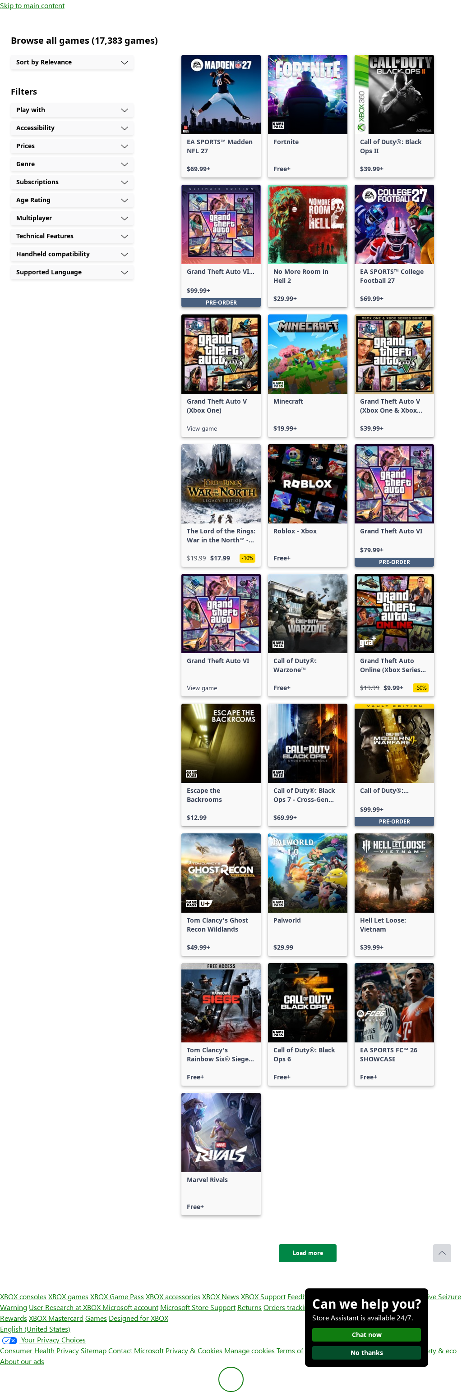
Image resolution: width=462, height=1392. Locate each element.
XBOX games (68, 1296)
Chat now (367, 1334)
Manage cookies (249, 1350)
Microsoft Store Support (198, 1307)
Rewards (13, 1318)
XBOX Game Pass (117, 1296)
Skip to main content (32, 5)
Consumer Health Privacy (39, 1350)
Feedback (302, 1296)
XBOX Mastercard (56, 1318)
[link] (221, 116)
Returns (249, 1307)
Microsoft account (130, 1307)
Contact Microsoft (136, 1350)
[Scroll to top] (442, 1253)
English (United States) (35, 1328)
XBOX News (220, 1296)
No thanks (367, 1352)
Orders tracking (287, 1307)
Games (96, 1318)
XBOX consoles (23, 1296)
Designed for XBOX (138, 1318)
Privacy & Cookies (194, 1350)
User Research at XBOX (65, 1307)
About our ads (22, 1361)
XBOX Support (263, 1296)
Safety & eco (437, 1350)
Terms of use (296, 1350)
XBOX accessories (173, 1296)
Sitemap (93, 1350)
